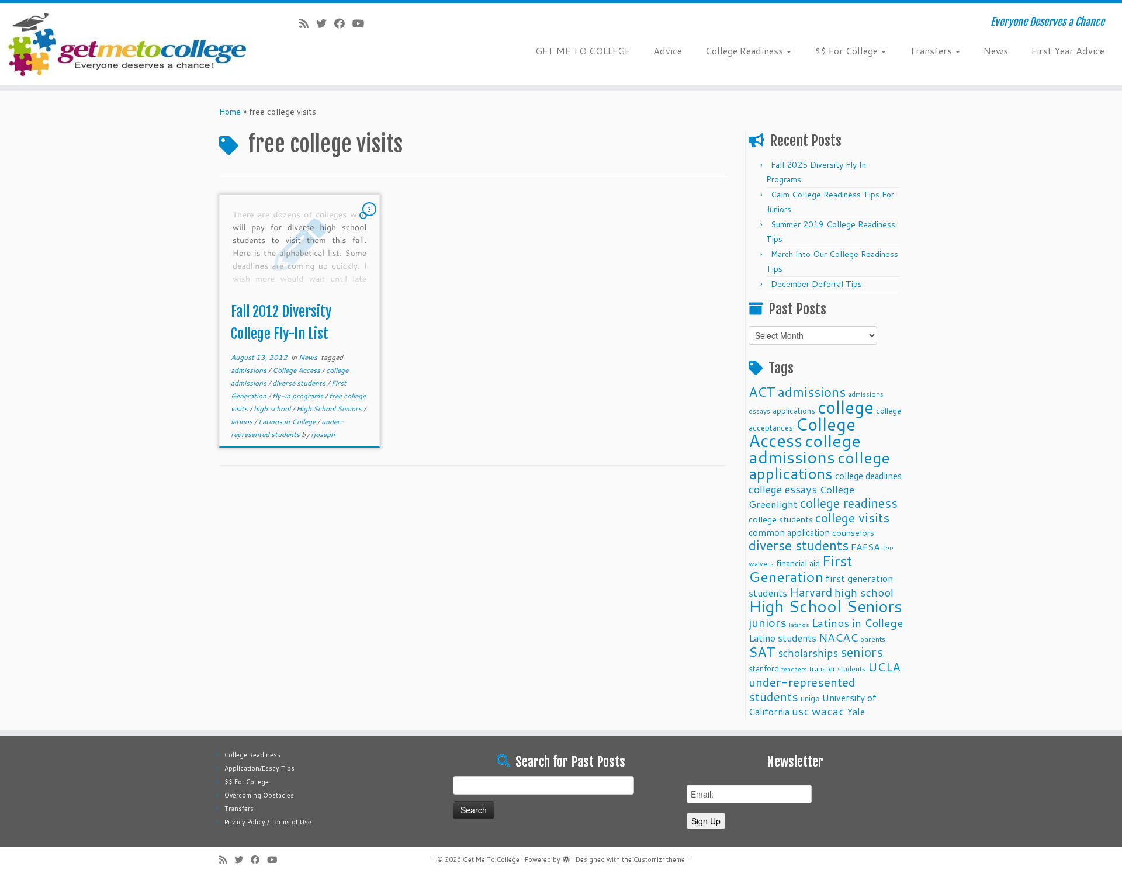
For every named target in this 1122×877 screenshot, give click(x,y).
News (996, 50)
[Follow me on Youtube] (362, 23)
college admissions (805, 448)
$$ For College (847, 50)
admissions (249, 370)
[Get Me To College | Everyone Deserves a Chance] (129, 44)
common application (789, 532)
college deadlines (868, 475)
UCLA (884, 666)
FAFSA (865, 546)
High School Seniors (329, 409)
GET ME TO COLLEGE (582, 50)
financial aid (798, 563)
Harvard (810, 592)
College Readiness (745, 50)
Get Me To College (491, 859)
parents (872, 638)
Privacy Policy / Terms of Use (267, 822)
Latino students (782, 637)
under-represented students (802, 689)
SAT (762, 651)
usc (800, 711)
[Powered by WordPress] (566, 857)
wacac (828, 711)
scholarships (808, 653)
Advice (667, 50)
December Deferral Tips (816, 284)
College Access (297, 370)
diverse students (299, 383)
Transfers (931, 50)
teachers (794, 668)
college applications (819, 465)
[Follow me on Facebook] (343, 23)
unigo (810, 697)
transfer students (837, 669)
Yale (856, 711)
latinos (242, 422)
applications (794, 410)
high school (273, 409)
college (846, 407)
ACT (762, 391)
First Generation (800, 568)
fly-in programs (298, 396)
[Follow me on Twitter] (325, 23)
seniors (861, 652)
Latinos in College (287, 422)
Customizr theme (659, 859)
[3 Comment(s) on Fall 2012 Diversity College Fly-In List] (370, 220)
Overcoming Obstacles (259, 795)
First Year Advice (1067, 50)
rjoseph (323, 434)
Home (230, 111)
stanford (764, 668)
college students (781, 519)
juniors (768, 622)
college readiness (849, 503)
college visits (852, 517)
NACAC (838, 637)
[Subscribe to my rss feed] (307, 23)
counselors (853, 532)
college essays (783, 489)
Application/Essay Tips (259, 768)
